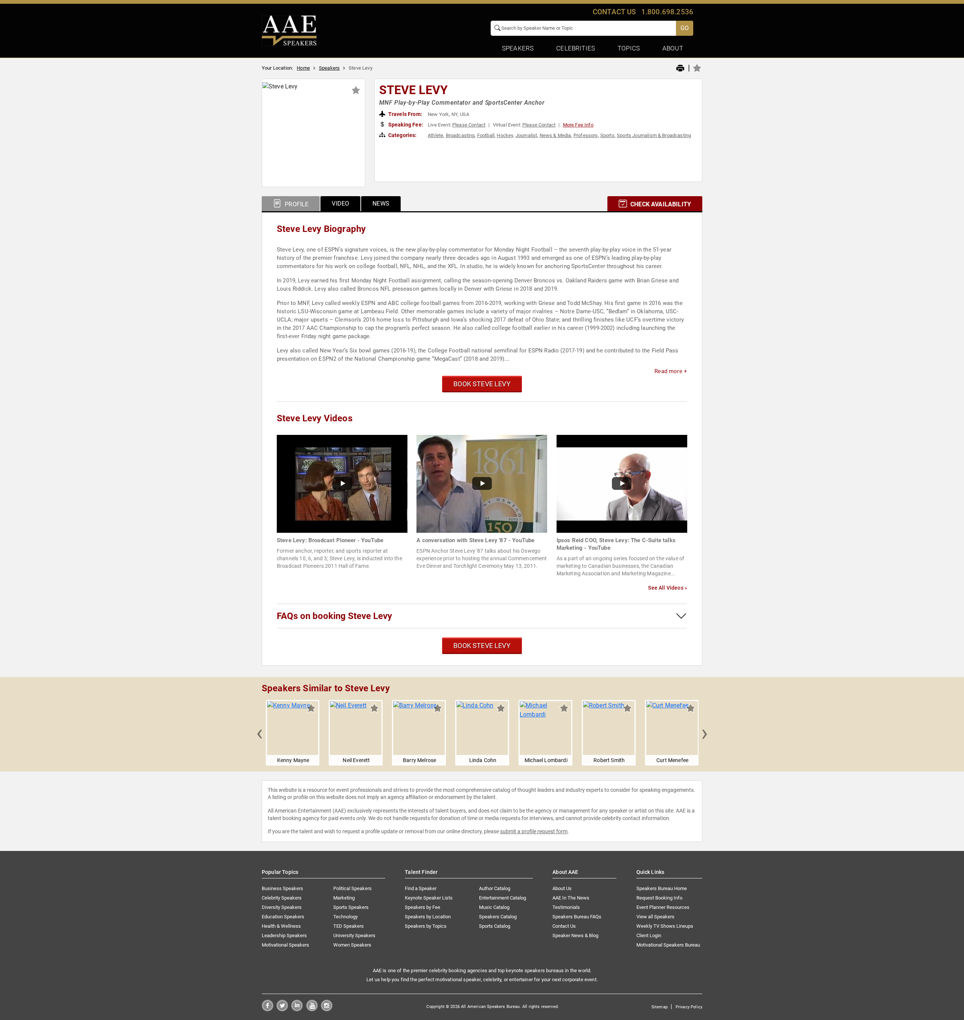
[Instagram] (327, 1009)
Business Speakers (282, 888)
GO (684, 28)
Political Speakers (352, 888)
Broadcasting (460, 135)
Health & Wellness (281, 926)
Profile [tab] (295, 204)
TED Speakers (348, 926)
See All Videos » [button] (667, 588)
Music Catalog (494, 907)
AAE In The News (570, 898)
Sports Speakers (351, 907)
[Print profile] (680, 68)
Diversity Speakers (282, 907)
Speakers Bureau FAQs (576, 916)
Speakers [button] (518, 48)
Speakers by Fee (422, 907)
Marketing (344, 898)
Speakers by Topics (426, 926)
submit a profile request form (533, 831)
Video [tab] (340, 203)
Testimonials (566, 907)
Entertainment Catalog (502, 898)
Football (485, 135)
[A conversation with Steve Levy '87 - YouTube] (481, 483)
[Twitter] (282, 1009)
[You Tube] (312, 1009)
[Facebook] (267, 1009)
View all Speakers (655, 916)
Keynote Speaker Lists (429, 898)
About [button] (672, 48)
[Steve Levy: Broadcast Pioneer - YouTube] (342, 483)
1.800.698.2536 (667, 12)
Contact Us (564, 926)
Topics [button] (629, 48)
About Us (562, 888)
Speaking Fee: (405, 125)
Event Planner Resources (662, 907)
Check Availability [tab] (660, 204)
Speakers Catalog (498, 916)
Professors (586, 135)
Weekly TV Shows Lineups (664, 926)
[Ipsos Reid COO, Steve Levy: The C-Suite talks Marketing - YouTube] (622, 483)
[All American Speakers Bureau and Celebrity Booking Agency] (289, 30)
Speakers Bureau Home (661, 888)
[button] (259, 733)
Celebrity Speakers (282, 898)
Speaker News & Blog (575, 935)
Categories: (402, 135)
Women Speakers (352, 945)
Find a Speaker (420, 888)
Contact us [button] (614, 12)
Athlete (435, 135)
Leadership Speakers (284, 935)
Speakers (329, 68)
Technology (345, 916)
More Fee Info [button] (578, 125)
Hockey (505, 135)
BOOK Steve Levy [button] (482, 384)
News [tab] (380, 203)
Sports (607, 135)
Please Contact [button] (468, 125)
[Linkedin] (297, 1009)
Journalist (526, 135)
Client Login (648, 935)
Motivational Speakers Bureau (668, 945)
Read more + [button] (670, 371)
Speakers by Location (428, 916)
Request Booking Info (659, 898)
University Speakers (354, 935)
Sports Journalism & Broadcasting (654, 135)
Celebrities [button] (575, 48)
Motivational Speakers (285, 945)
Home (303, 68)
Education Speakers (283, 916)
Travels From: (404, 114)
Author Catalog (494, 888)
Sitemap (659, 1007)
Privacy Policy (689, 1007)
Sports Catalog (494, 926)
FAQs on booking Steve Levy (334, 616)
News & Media (555, 135)
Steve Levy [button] (413, 90)
